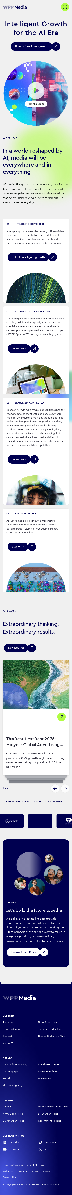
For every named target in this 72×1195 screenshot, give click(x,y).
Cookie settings (10, 1177)
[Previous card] (55, 788)
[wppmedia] (17, 7)
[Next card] (65, 788)
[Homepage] (19, 997)
